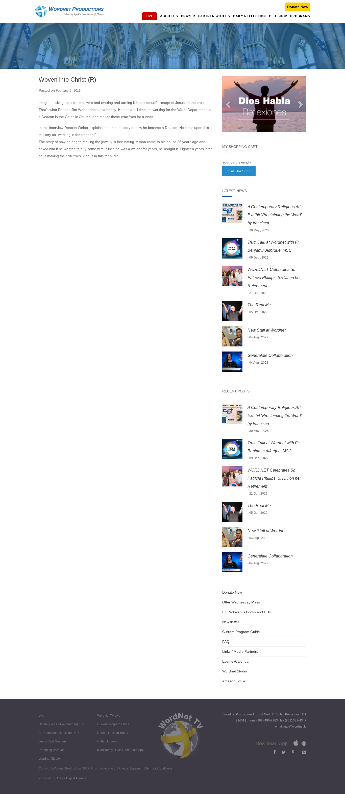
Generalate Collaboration (270, 355)
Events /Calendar (236, 661)
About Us (169, 16)
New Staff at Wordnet (266, 330)
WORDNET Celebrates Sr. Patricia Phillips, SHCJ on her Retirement (274, 277)
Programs (300, 16)
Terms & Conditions (158, 768)
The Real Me (259, 305)
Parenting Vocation (52, 750)
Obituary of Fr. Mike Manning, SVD (62, 724)
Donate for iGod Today (112, 733)
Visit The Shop (239, 171)
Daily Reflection (249, 16)
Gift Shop (278, 16)
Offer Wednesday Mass (241, 602)
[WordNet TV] (69, 11)
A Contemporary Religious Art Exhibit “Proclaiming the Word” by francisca (275, 215)
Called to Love (107, 741)
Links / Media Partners (240, 651)
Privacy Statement (131, 768)
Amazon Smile (233, 681)
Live (149, 16)
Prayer (188, 16)
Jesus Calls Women (52, 741)
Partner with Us (214, 16)
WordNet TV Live (108, 715)
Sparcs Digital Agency (71, 778)
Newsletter (230, 622)
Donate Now (297, 7)
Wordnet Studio (234, 671)
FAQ (225, 642)
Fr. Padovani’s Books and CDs (246, 612)
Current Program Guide (241, 632)
